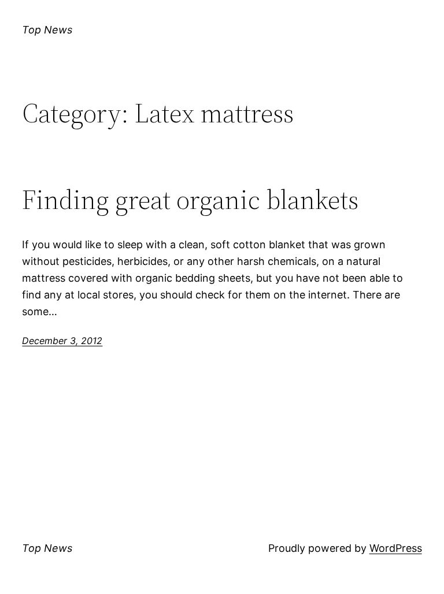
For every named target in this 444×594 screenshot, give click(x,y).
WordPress (395, 548)
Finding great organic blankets (190, 199)
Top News (47, 30)
